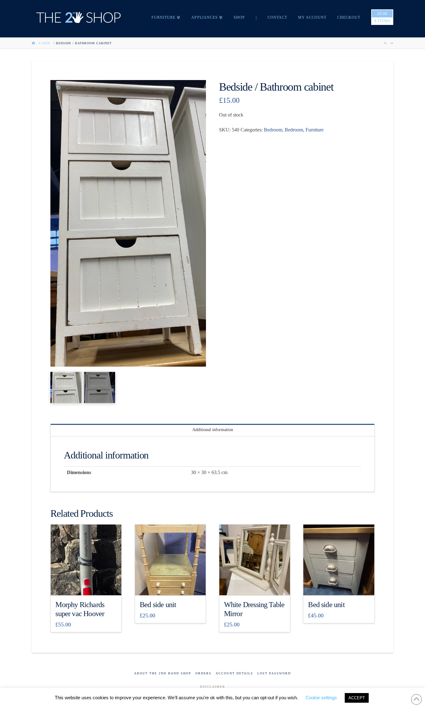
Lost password (274, 673)
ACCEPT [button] (356, 698)
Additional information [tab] (212, 429)
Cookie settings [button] (321, 697)
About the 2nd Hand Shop (162, 673)
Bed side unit (158, 605)
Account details (234, 673)
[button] (59, 88)
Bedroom (273, 129)
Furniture (315, 129)
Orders (203, 673)
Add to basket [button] (88, 585)
